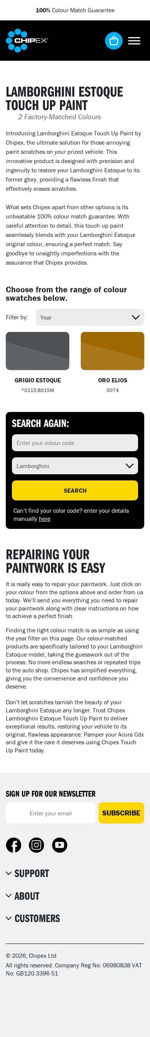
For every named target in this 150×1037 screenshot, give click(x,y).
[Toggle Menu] (134, 40)
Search (75, 490)
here (44, 518)
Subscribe (121, 812)
